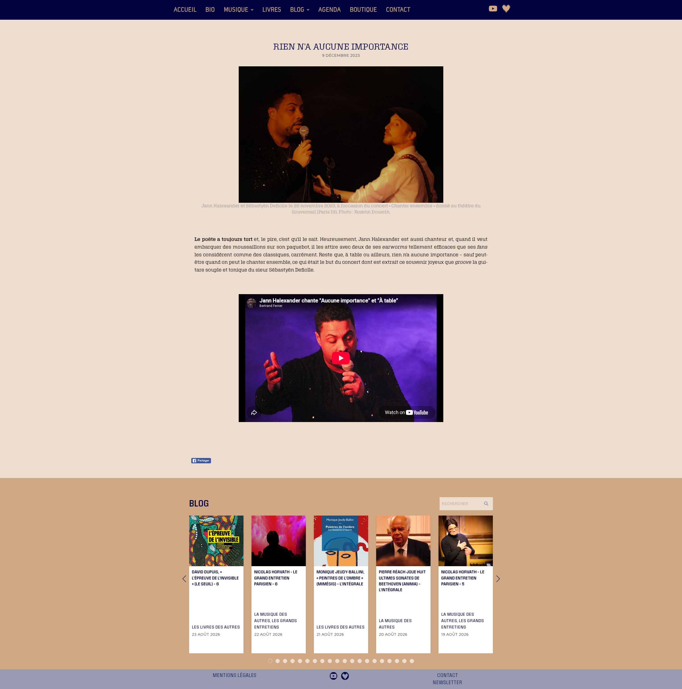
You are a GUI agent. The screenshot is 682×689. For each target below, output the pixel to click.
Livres (271, 10)
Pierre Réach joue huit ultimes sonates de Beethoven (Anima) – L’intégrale (402, 581)
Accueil (185, 10)
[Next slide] (497, 578)
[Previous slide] (184, 578)
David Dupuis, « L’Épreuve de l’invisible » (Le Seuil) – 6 (215, 578)
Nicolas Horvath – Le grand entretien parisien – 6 (275, 578)
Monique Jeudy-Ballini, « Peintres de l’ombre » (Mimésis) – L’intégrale (340, 578)
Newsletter (447, 682)
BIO (210, 10)
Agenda (329, 10)
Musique (236, 10)
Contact (398, 10)
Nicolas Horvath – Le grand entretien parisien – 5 (462, 578)
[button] (239, 10)
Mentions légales (234, 675)
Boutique (363, 10)
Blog (297, 10)
